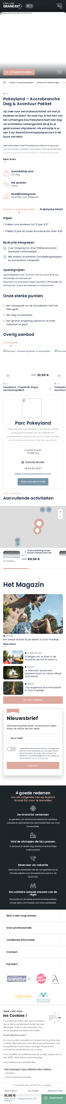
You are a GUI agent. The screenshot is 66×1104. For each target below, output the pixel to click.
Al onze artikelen (33, 700)
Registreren (33, 765)
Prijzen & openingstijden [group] (19, 209)
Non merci (11, 1091)
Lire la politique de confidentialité (19, 1062)
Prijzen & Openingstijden (21, 82)
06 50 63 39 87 (33, 468)
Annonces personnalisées (18, 1077)
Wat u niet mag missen (21, 916)
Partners (12, 964)
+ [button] (60, 511)
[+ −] (33, 527)
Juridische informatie (20, 940)
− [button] (60, 516)
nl (28, 6)
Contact (11, 952)
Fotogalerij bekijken (21, 72)
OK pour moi (55, 1091)
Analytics (10, 1073)
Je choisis (33, 1091)
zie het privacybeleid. (40, 758)
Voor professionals (19, 928)
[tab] (16, 568)
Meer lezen (9, 159)
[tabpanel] (33, 252)
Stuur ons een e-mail (33, 482)
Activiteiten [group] (10, 343)
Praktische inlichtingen (48, 82)
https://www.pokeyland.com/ (33, 474)
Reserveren (56, 1098)
